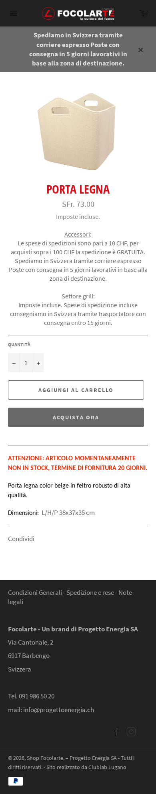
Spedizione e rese (90, 592)
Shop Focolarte (45, 758)
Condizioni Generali (35, 592)
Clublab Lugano (107, 767)
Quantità (19, 344)
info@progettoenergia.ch (58, 709)
